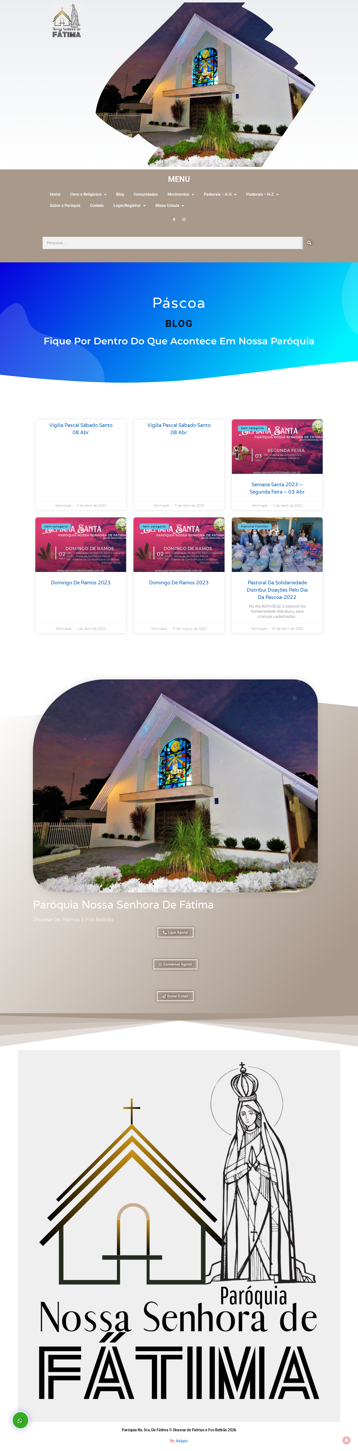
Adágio (182, 1441)
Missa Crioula (167, 205)
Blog (120, 194)
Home (55, 194)
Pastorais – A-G (218, 194)
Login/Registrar (127, 205)
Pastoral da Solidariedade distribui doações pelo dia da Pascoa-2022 (277, 590)
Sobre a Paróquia (65, 205)
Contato (97, 205)
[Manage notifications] (346, 1440)
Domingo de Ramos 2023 (81, 583)
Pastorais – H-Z (260, 194)
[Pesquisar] (309, 243)
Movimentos (178, 194)
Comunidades (146, 194)
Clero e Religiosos (86, 194)
